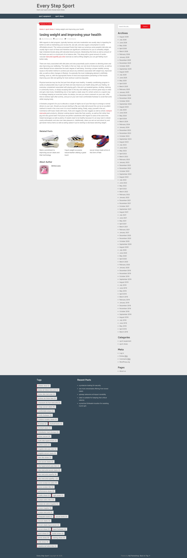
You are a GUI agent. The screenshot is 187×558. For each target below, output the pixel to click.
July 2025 (123, 75)
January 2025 (124, 92)
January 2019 (124, 303)
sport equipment (45, 16)
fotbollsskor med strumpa (48, 432)
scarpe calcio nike (46, 500)
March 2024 (123, 121)
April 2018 (123, 329)
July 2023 (123, 145)
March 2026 (123, 51)
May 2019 (123, 291)
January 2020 (124, 267)
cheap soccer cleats (46, 407)
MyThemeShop (133, 556)
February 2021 (124, 229)
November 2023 (125, 133)
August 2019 (123, 282)
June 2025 (123, 78)
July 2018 (122, 320)
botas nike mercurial (46, 394)
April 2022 (123, 189)
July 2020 (123, 250)
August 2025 (124, 72)
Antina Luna (48, 39)
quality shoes (44, 495)
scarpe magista (44, 508)
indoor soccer (44, 436)
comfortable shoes (46, 411)
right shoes (58, 495)
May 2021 (122, 221)
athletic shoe (43, 386)
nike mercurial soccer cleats (49, 470)
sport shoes (59, 16)
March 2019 (123, 297)
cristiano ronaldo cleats (47, 419)
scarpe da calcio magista (48, 504)
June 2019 (123, 288)
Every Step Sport (56, 6)
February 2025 (124, 89)
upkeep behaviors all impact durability (92, 394)
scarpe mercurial (45, 512)
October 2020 (124, 241)
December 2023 (125, 130)
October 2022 (124, 171)
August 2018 (123, 317)
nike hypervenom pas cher (48, 466)
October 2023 (124, 136)
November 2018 (125, 308)
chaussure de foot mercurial (49, 402)
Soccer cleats (44, 521)
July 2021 (122, 215)
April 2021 (123, 224)
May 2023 (123, 151)
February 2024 (124, 124)
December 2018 (125, 305)
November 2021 (125, 203)
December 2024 (125, 95)
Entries (123, 356)
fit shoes (42, 424)
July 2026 (123, 40)
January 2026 (124, 57)
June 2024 (123, 113)
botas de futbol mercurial (48, 390)
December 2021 (125, 200)
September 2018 (125, 314)
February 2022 (124, 194)
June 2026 (123, 42)
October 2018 (124, 311)
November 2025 (125, 63)
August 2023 (124, 142)
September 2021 (125, 209)
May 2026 (123, 45)
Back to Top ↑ (145, 556)
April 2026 (123, 48)
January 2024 (124, 127)
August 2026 (124, 37)
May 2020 (123, 256)
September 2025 (125, 69)
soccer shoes (44, 529)
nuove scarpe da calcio (47, 483)
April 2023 (123, 154)
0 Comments (71, 39)
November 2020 (125, 238)
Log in (121, 353)
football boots (56, 424)
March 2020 (123, 262)
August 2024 (124, 107)
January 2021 (124, 232)
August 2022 (123, 177)
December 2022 (125, 165)
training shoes (59, 538)
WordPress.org (124, 362)
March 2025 (123, 86)
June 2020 (123, 253)
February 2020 (124, 265)
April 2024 (123, 118)
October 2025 (124, 66)
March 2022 (123, 191)
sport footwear (59, 529)
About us (122, 371)
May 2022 (123, 186)
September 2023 (125, 139)
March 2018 (123, 332)
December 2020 (125, 235)
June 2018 (123, 323)
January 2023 (124, 162)
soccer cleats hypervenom (48, 525)
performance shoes (46, 491)
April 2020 (123, 259)
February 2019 (124, 300)
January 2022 (124, 197)
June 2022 (123, 183)
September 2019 (125, 279)
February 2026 (124, 54)
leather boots (44, 445)
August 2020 (124, 247)
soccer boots (61, 516)
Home (41, 29)
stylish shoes (57, 533)
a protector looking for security (90, 385)
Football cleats (44, 428)
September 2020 (125, 244)
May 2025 (123, 80)
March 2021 (123, 227)
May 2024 (123, 116)
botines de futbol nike (47, 398)
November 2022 (125, 168)
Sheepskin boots (45, 516)
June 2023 (123, 148)
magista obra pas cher (47, 449)
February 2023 (124, 159)
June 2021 (123, 218)
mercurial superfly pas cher (55, 57)
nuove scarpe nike (45, 487)
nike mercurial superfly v (48, 478)
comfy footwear (45, 415)
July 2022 (122, 180)
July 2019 (122, 285)
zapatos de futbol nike (47, 546)
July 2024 (123, 110)
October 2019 (124, 276)
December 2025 (125, 60)
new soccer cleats (45, 462)
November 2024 (125, 98)
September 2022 (125, 174)
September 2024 (125, 104)
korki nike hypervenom (47, 440)
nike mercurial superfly (47, 474)
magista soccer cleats (47, 453)
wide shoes (43, 542)
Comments (124, 359)
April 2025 (123, 83)
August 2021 (123, 212)
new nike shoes (44, 457)
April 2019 (123, 294)
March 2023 (123, 156)
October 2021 (124, 206)
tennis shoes (43, 538)
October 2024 (124, 101)
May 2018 (123, 326)
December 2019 (125, 270)
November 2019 (125, 273)
